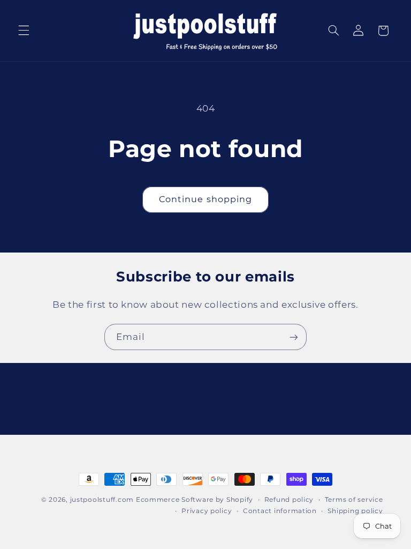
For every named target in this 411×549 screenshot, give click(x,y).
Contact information (280, 511)
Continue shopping (205, 199)
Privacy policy (206, 511)
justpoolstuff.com (102, 499)
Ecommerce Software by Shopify (194, 499)
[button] (23, 30)
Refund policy (289, 499)
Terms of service (354, 499)
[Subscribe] (293, 337)
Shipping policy (355, 511)
